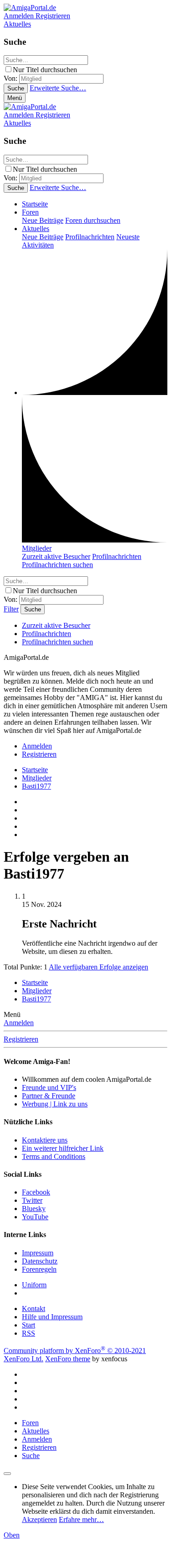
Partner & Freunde (48, 1096)
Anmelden (19, 1023)
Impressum (37, 1253)
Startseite (35, 204)
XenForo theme (67, 1359)
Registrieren (21, 1039)
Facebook (36, 1192)
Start (28, 1325)
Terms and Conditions (53, 1156)
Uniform (34, 1285)
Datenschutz (39, 1261)
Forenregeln (39, 1269)
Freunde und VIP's (49, 1087)
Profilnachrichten (89, 237)
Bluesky (34, 1208)
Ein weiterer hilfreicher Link (63, 1148)
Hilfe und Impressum (52, 1317)
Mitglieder (37, 548)
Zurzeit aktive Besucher (56, 556)
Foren (30, 212)
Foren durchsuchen (92, 220)
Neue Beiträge (42, 220)
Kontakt (33, 1308)
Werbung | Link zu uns (55, 1104)
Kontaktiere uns (44, 1140)
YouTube (35, 1217)
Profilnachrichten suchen (57, 565)
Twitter (32, 1200)
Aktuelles (35, 228)
